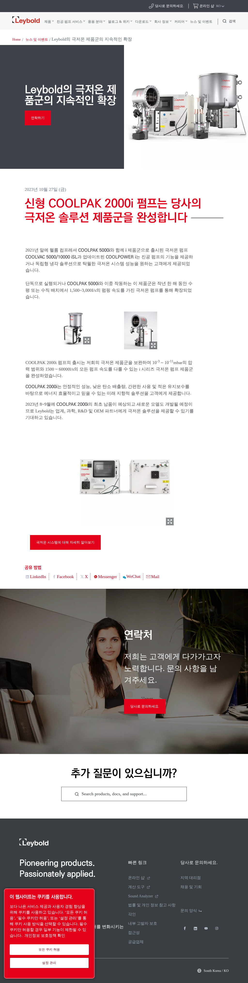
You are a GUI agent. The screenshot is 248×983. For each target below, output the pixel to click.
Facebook (65, 576)
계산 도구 (136, 887)
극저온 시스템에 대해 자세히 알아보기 (65, 542)
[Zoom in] (74, 326)
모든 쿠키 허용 (49, 949)
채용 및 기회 (191, 887)
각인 (132, 914)
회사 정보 (161, 21)
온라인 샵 (136, 878)
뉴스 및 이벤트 (201, 21)
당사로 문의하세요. (144, 706)
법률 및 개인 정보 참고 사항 (152, 905)
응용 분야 (95, 21)
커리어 (179, 21)
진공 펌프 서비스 (69, 21)
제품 (47, 21)
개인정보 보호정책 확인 (44, 935)
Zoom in (87, 340)
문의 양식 (188, 911)
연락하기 (38, 118)
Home (16, 39)
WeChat (133, 576)
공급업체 (136, 942)
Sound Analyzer (140, 896)
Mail (155, 576)
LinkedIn (38, 576)
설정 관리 (49, 963)
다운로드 (142, 21)
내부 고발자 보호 (142, 923)
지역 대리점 (190, 878)
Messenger (107, 576)
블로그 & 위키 (119, 21)
